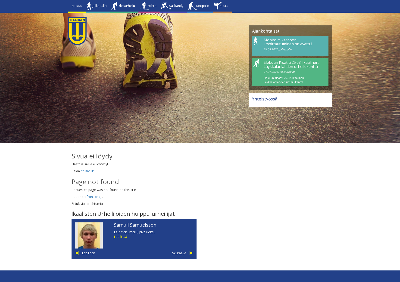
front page (94, 196)
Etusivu (77, 5)
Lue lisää (120, 236)
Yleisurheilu (126, 5)
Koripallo (202, 5)
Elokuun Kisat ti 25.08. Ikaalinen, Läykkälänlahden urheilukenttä (291, 64)
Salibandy (176, 5)
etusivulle (88, 171)
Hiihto (152, 5)
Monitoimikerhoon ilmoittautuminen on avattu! (288, 42)
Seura (224, 5)
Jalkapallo (100, 5)
